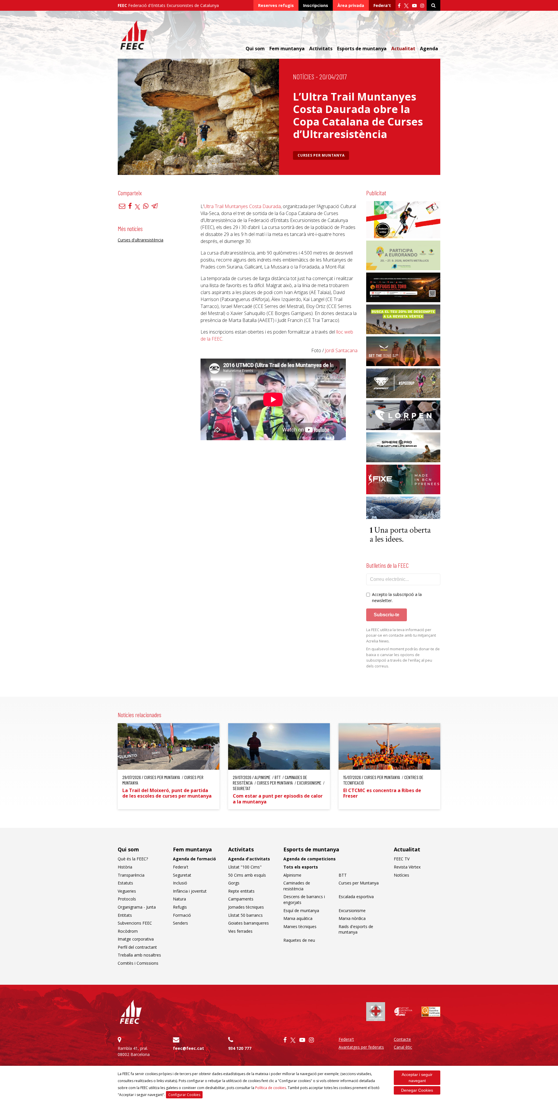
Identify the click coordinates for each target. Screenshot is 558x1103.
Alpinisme (292, 875)
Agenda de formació (194, 859)
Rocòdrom (128, 931)
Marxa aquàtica (297, 918)
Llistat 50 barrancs (245, 915)
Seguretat (182, 875)
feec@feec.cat (188, 1048)
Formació (182, 915)
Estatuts (125, 883)
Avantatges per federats (361, 1047)
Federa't (382, 5)
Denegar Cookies (417, 1090)
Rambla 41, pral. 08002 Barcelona (134, 1051)
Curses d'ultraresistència (140, 240)
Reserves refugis (276, 5)
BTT (343, 875)
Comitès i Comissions (138, 963)
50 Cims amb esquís (247, 875)
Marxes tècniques (299, 926)
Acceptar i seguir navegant (417, 1077)
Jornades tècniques (246, 907)
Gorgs (233, 883)
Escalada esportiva (356, 896)
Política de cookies (270, 1087)
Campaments (240, 899)
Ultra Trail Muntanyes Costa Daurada (242, 206)
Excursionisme (352, 910)
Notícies (303, 76)
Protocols (127, 899)
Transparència (131, 875)
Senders (180, 923)
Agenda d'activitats (249, 859)
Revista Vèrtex (407, 867)
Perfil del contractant (137, 947)
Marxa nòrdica (352, 918)
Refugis (180, 907)
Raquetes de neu (299, 940)
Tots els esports (300, 867)
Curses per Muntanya (321, 155)
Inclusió (180, 883)
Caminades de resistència (296, 885)
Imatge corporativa (136, 939)
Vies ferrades (240, 931)
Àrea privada (350, 5)
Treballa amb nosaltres (139, 955)
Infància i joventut (190, 891)
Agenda (429, 48)
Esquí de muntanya (301, 910)
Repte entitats (241, 891)
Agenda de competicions (309, 859)
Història (125, 867)
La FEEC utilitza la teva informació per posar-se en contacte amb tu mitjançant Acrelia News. (401, 635)
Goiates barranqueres (248, 923)
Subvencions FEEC (135, 923)
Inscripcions (315, 5)
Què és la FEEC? (133, 859)
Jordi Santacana (341, 350)
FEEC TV (401, 859)
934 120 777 (239, 1048)
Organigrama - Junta (137, 907)
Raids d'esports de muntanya (356, 929)
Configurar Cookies (184, 1094)
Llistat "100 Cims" (245, 867)
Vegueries (127, 891)
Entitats (125, 915)
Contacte (402, 1039)
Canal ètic (403, 1047)
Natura (179, 899)
